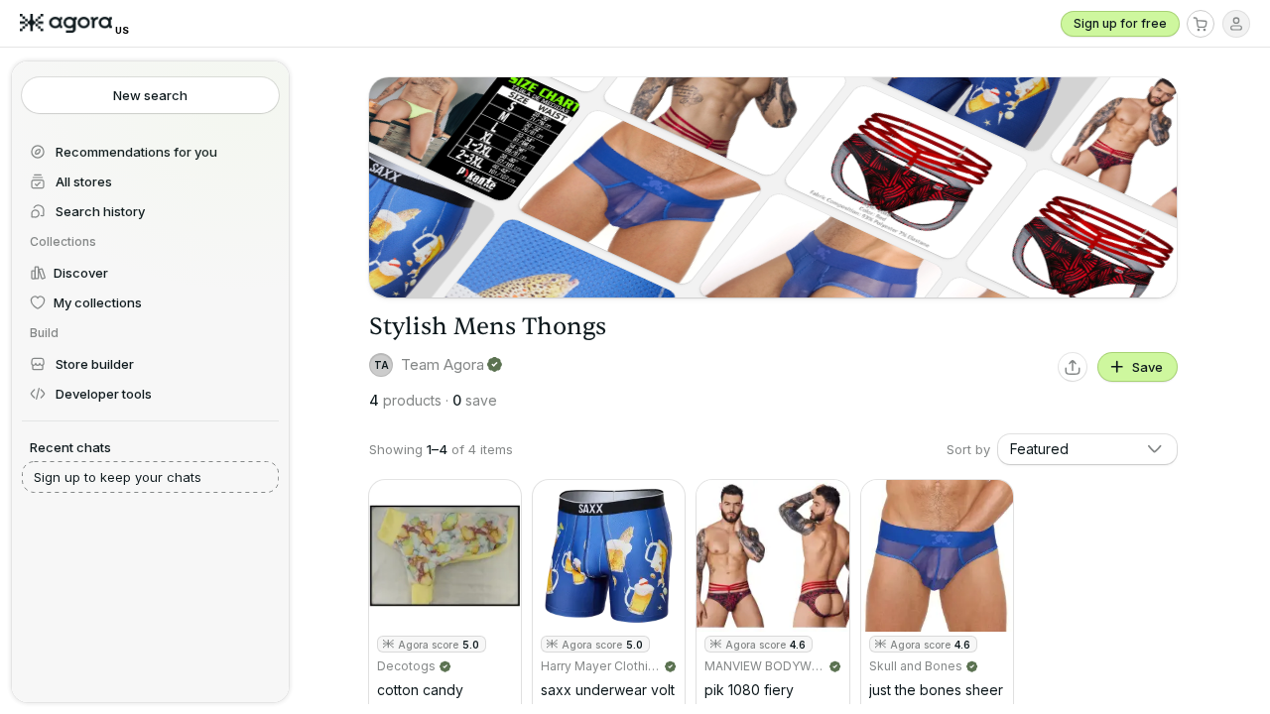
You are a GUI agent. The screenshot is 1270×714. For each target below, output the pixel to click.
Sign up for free (1120, 23)
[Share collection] (1072, 367)
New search (150, 95)
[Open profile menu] (1236, 24)
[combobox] (1087, 449)
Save (1147, 367)
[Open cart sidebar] (1200, 24)
